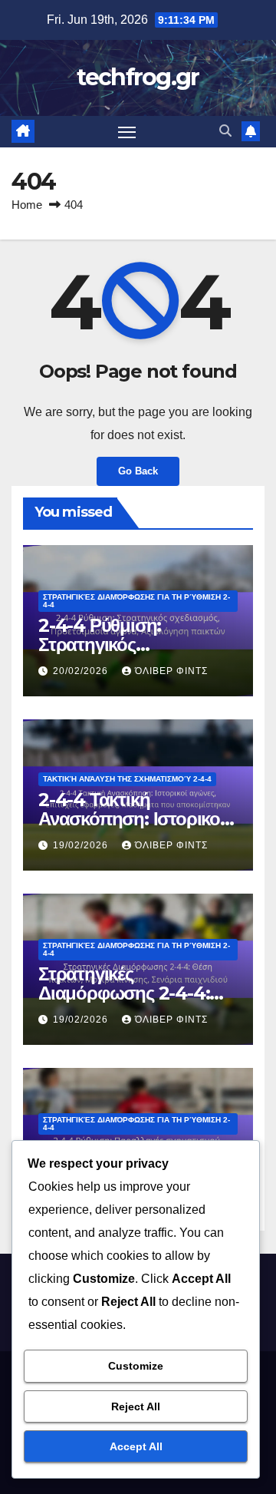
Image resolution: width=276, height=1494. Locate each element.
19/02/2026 (82, 845)
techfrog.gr (138, 77)
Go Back (138, 471)
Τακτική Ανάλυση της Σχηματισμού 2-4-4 (127, 779)
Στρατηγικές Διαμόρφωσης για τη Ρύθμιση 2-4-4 (136, 601)
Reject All (135, 1406)
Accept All (136, 1446)
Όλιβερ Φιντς (171, 671)
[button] (225, 130)
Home (27, 204)
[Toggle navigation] (127, 132)
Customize (135, 1366)
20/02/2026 (82, 671)
